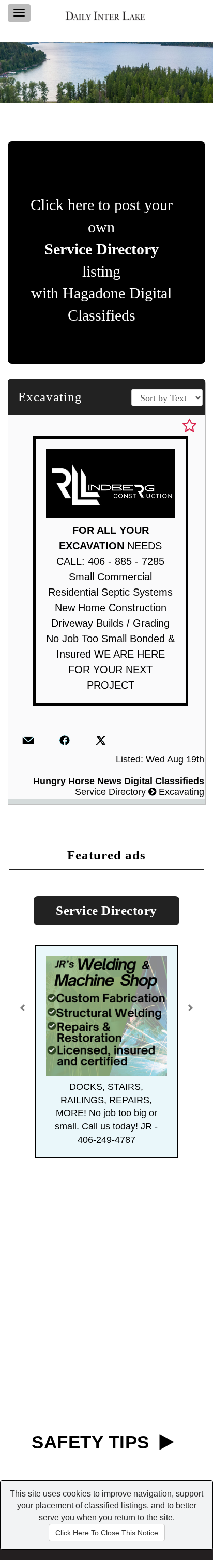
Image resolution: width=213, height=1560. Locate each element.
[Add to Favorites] (189, 426)
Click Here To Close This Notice (106, 1533)
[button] (24, 1004)
